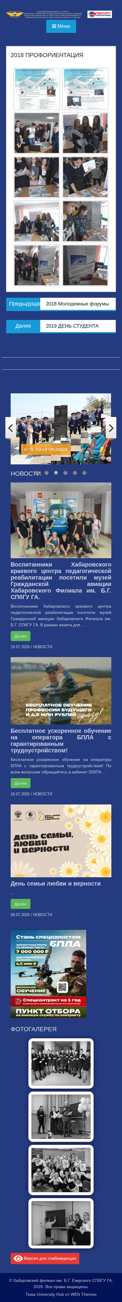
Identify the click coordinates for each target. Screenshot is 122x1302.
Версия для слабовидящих (49, 1258)
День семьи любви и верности (56, 883)
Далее (21, 636)
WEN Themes (83, 1294)
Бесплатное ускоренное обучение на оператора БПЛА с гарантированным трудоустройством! (61, 741)
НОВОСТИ (42, 647)
